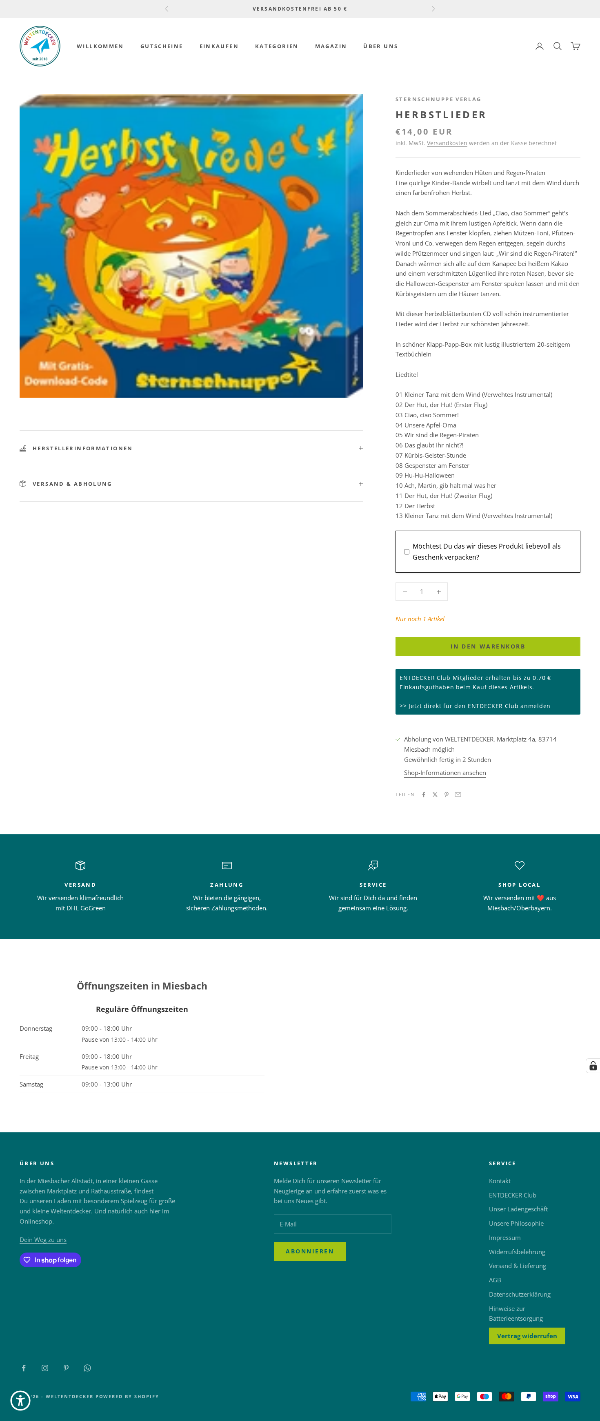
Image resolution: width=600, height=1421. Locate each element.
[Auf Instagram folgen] (45, 1368)
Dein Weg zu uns (43, 1239)
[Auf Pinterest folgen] (66, 1368)
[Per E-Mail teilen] (458, 794)
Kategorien (277, 46)
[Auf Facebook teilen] (423, 794)
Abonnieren (310, 1251)
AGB (495, 1280)
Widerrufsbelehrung (517, 1252)
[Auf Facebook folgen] (24, 1368)
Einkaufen (219, 46)
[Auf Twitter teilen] (435, 794)
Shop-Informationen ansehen (445, 772)
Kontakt (500, 1181)
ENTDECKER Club (512, 1195)
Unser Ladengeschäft (518, 1209)
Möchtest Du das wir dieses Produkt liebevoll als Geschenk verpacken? (487, 551)
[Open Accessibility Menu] (20, 1400)
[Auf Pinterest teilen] (446, 794)
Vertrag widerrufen (527, 1336)
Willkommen (100, 46)
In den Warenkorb (488, 646)
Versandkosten (447, 143)
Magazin (331, 46)
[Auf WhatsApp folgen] (87, 1368)
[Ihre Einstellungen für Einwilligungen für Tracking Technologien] (593, 1066)
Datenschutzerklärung (520, 1294)
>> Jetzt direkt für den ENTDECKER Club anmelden (475, 706)
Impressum (505, 1237)
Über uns (380, 46)
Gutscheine (161, 46)
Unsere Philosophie (516, 1223)
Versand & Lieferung (517, 1266)
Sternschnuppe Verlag (439, 99)
